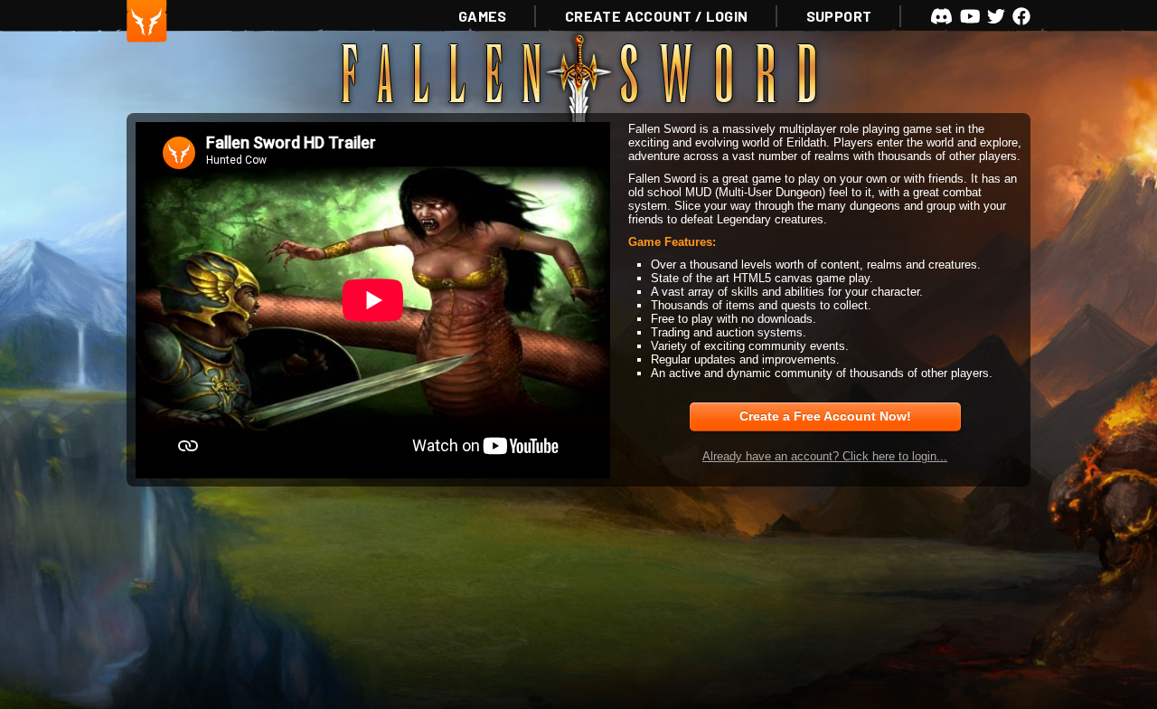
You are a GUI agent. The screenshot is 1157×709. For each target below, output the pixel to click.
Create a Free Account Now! (825, 416)
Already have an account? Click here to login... (824, 456)
